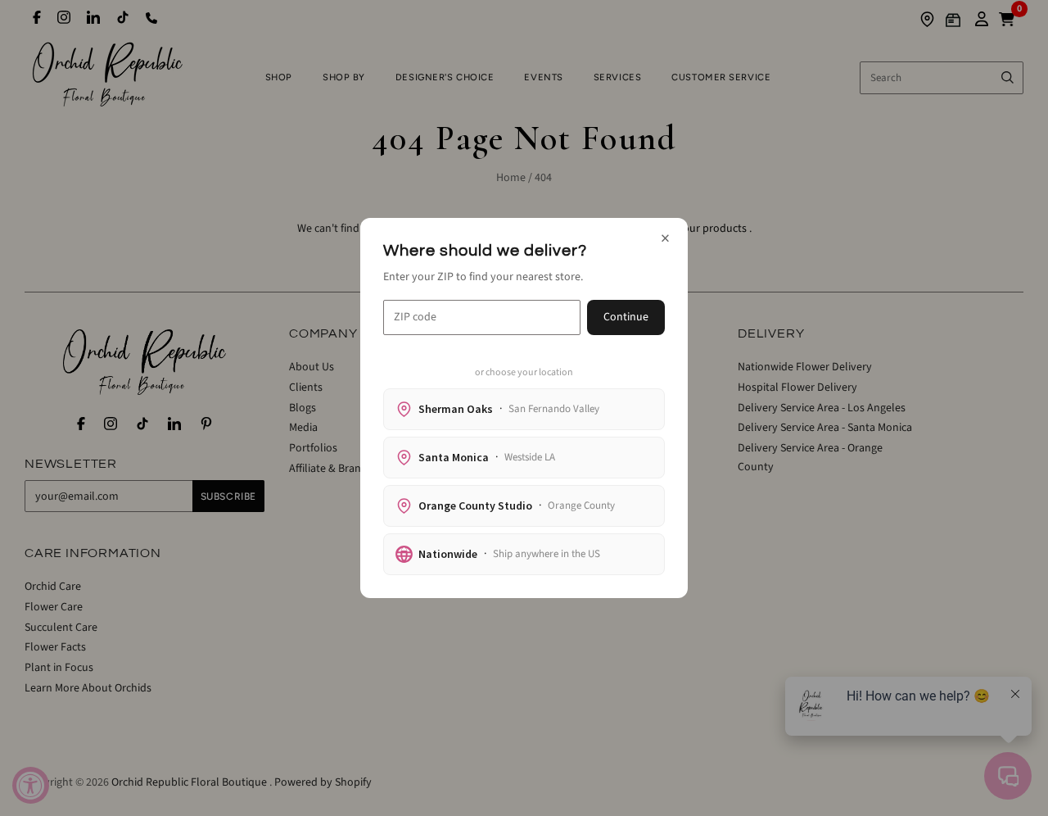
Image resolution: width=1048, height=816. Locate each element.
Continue (625, 317)
